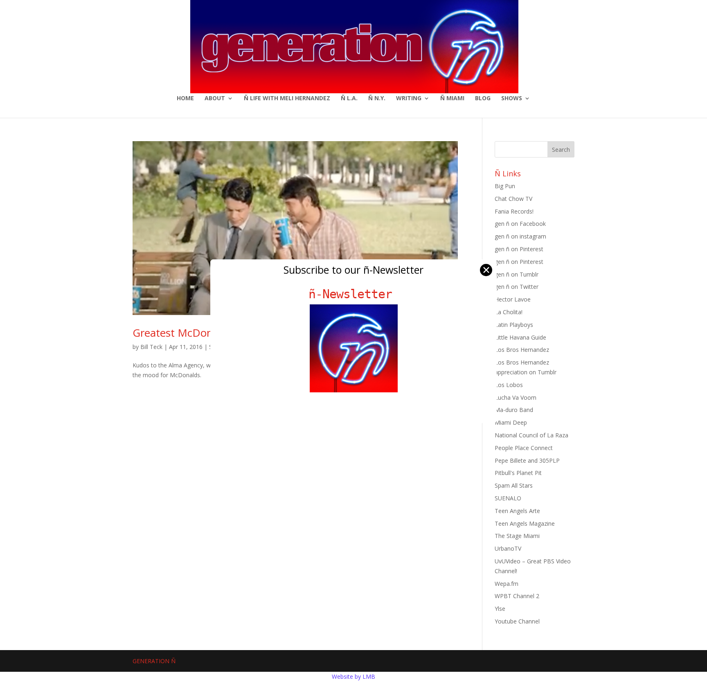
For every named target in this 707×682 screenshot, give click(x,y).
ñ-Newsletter (353, 294)
